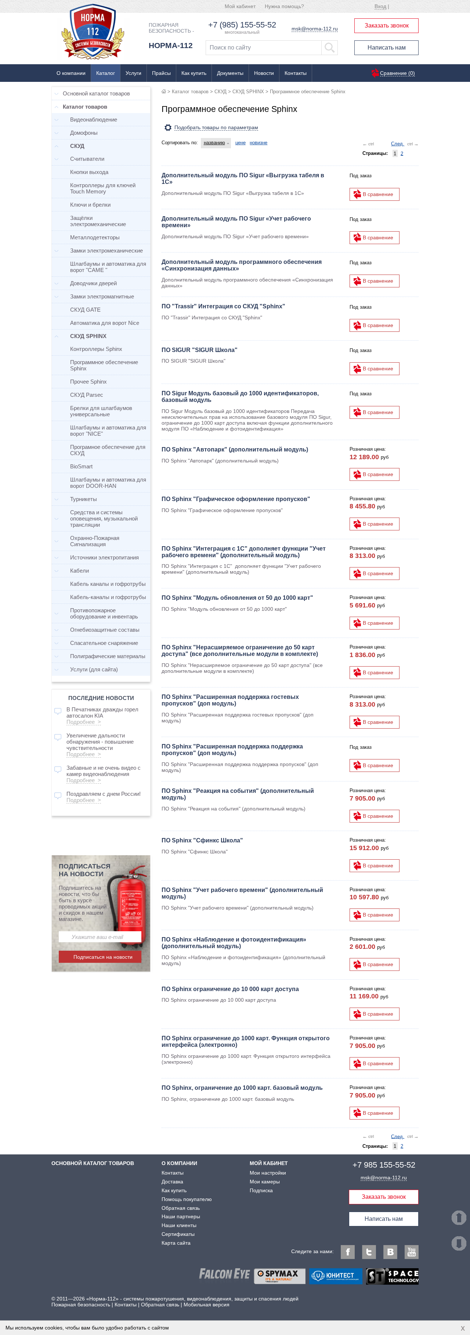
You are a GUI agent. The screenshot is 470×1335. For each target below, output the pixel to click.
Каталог (105, 73)
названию (214, 142)
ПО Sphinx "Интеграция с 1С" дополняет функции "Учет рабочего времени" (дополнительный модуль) (244, 551)
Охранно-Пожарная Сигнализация (94, 541)
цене (240, 142)
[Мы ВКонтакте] (390, 1252)
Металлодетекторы (95, 237)
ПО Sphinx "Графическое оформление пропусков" (236, 499)
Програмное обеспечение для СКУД (107, 450)
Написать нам (387, 47)
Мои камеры (265, 1182)
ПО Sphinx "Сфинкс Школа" (202, 840)
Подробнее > (83, 722)
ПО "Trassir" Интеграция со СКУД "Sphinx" (223, 306)
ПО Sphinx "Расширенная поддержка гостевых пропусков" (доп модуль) (230, 700)
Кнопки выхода (89, 172)
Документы (230, 73)
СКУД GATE (85, 309)
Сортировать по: (180, 142)
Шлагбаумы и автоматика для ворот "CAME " (108, 267)
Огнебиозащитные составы (105, 630)
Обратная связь (181, 1208)
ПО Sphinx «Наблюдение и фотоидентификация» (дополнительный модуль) (234, 942)
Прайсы (161, 73)
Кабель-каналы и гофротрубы (108, 597)
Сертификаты (178, 1234)
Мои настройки (268, 1173)
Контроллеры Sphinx (96, 349)
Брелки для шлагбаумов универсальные (101, 411)
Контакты (296, 73)
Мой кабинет (240, 6)
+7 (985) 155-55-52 (242, 24)
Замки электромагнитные (102, 296)
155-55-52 (383, 1164)
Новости (264, 73)
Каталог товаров (190, 91)
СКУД (220, 91)
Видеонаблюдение (93, 119)
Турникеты (83, 499)
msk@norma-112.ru (315, 29)
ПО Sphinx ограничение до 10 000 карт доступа (230, 989)
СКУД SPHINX (248, 91)
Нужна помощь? (284, 6)
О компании (71, 73)
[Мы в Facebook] (348, 1252)
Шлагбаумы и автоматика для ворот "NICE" (108, 430)
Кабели (79, 570)
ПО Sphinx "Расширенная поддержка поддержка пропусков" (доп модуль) (232, 749)
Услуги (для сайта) (94, 669)
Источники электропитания (104, 557)
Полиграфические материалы (107, 656)
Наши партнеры (181, 1216)
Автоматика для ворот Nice (104, 323)
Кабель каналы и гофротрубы (108, 584)
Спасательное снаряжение (104, 643)
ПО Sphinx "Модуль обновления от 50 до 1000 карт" (237, 598)
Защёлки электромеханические (98, 221)
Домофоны (84, 133)
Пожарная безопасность (80, 1304)
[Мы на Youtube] (412, 1252)
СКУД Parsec (86, 395)
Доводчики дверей (93, 283)
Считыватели (87, 159)
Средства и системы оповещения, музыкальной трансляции (104, 518)
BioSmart (81, 466)
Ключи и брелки (90, 205)
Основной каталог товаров (96, 93)
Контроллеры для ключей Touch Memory (102, 188)
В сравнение (378, 194)
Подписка (261, 1190)
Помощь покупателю (187, 1199)
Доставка (172, 1182)
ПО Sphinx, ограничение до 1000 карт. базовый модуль (242, 1088)
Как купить (193, 73)
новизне (258, 142)
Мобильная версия (206, 1304)
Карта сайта (176, 1243)
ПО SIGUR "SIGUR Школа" (200, 350)
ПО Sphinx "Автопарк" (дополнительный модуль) (235, 449)
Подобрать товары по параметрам (216, 127)
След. (397, 143)
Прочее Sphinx (88, 381)
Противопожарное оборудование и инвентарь (104, 613)
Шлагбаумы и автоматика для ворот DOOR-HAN (108, 482)
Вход (380, 6)
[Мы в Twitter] (369, 1252)
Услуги (133, 73)
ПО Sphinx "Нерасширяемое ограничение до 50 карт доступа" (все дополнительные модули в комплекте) (240, 650)
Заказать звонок (387, 25)
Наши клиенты (179, 1225)
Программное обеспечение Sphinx (104, 365)
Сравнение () (397, 73)
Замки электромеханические (106, 250)
